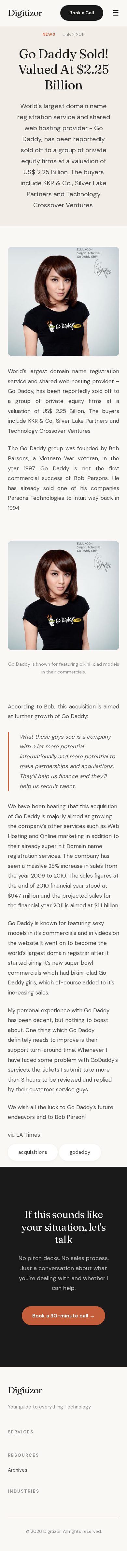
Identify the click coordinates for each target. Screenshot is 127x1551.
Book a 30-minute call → (63, 1315)
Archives (17, 1470)
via (11, 1134)
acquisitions (32, 1152)
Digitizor (25, 12)
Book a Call (81, 13)
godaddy (80, 1152)
